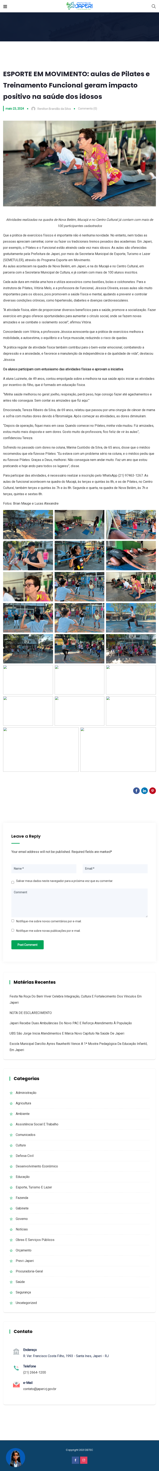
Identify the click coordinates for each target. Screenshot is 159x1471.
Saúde (20, 1282)
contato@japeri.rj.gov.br (39, 1389)
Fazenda (22, 1198)
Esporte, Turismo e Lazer (34, 1187)
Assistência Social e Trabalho (37, 1124)
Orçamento (23, 1250)
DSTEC (89, 1450)
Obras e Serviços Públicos (35, 1240)
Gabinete (22, 1208)
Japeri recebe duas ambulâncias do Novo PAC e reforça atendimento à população (71, 1023)
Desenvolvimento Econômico (37, 1166)
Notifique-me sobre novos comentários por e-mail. (49, 921)
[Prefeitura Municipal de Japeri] (79, 6)
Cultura (21, 1145)
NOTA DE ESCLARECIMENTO (31, 1013)
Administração (26, 1093)
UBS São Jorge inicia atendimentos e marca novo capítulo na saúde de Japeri (67, 1033)
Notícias (22, 1229)
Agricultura (23, 1103)
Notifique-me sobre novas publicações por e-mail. (48, 930)
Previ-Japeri (25, 1261)
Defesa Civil (25, 1156)
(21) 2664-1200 (34, 1372)
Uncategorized (26, 1303)
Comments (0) (87, 108)
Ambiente (23, 1114)
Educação (23, 1177)
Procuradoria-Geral (29, 1271)
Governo (22, 1219)
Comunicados (25, 1135)
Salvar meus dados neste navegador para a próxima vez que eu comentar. (64, 881)
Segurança (23, 1292)
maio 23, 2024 (15, 108)
